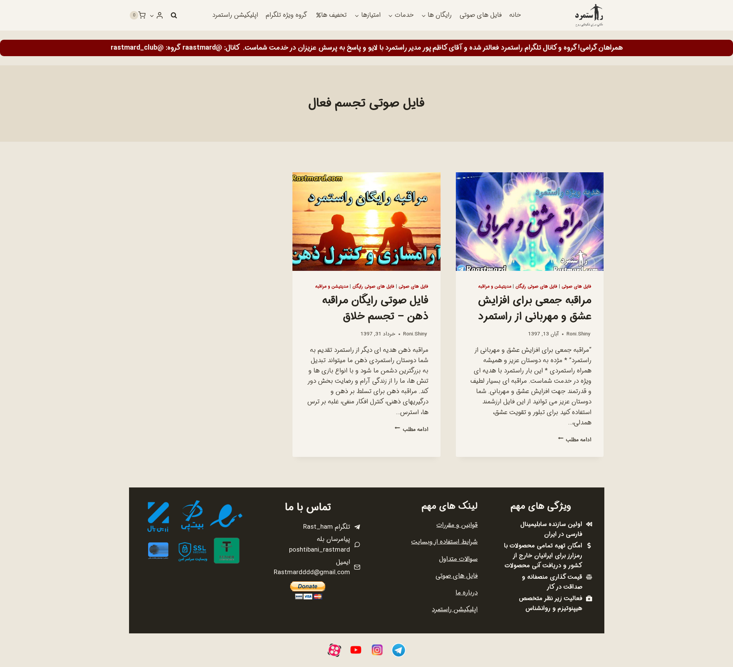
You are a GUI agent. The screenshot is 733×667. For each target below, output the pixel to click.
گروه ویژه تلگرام (286, 15)
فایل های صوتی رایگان (536, 286)
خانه (515, 15)
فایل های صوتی (481, 15)
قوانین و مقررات (457, 525)
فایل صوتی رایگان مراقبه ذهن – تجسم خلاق (375, 308)
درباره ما (466, 593)
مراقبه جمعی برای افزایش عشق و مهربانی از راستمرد (534, 308)
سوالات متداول (458, 559)
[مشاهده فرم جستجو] (173, 15)
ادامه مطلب (574, 440)
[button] (152, 15)
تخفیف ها (334, 15)
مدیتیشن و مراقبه (494, 286)
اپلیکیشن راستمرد (235, 15)
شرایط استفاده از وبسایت (444, 542)
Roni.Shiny (578, 334)
